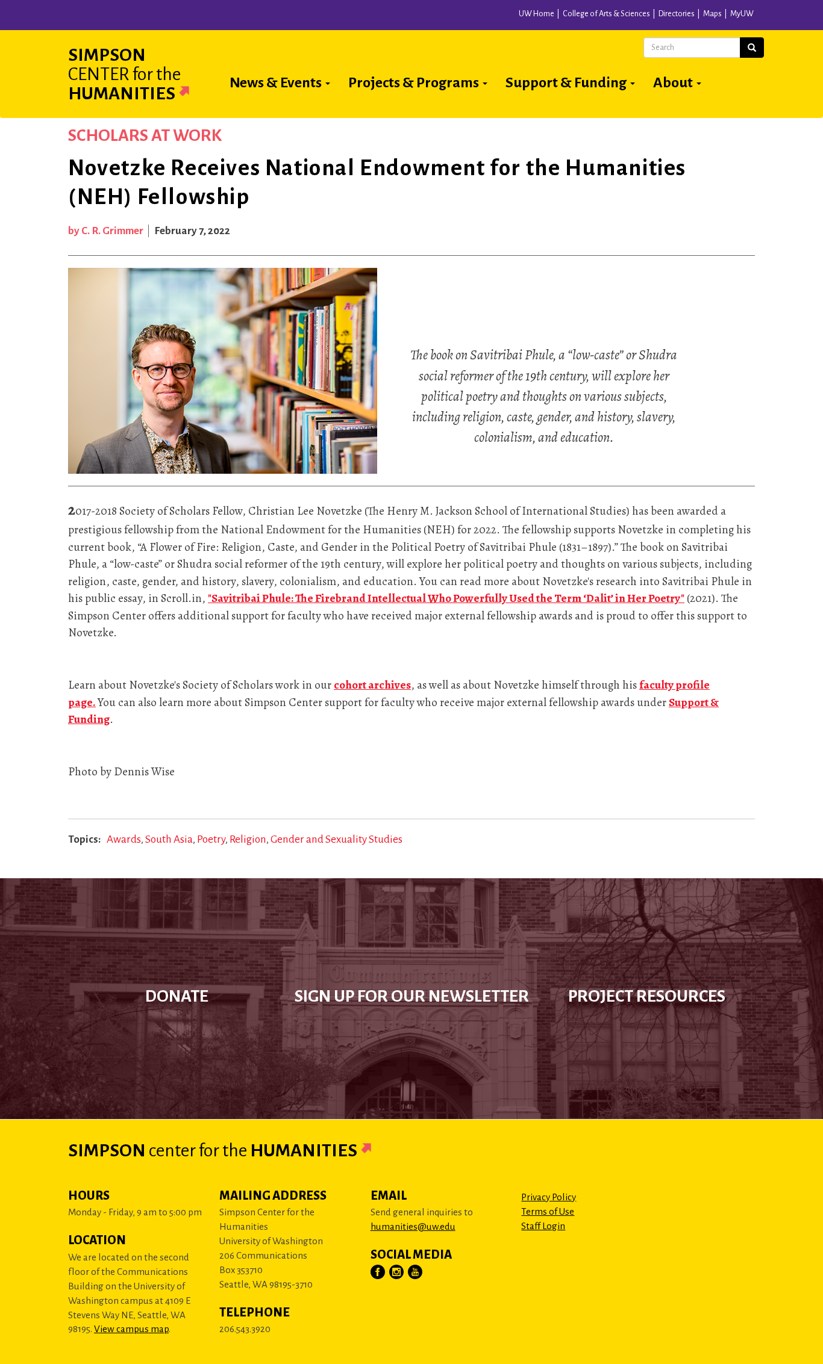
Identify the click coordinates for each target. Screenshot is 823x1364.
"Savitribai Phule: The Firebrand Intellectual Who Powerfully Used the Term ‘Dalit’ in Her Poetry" (446, 598)
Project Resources (646, 996)
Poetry (211, 839)
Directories (677, 14)
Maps (712, 14)
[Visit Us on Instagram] (397, 1272)
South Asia (169, 839)
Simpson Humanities (124, 74)
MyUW (742, 14)
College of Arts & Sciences (606, 14)
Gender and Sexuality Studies (336, 839)
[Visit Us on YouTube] (416, 1272)
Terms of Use (547, 1211)
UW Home (536, 14)
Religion (248, 839)
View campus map (131, 1329)
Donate (176, 996)
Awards (124, 839)
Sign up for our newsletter (412, 996)
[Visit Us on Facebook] (378, 1272)
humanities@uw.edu (413, 1226)
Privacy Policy (548, 1197)
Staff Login (543, 1226)
